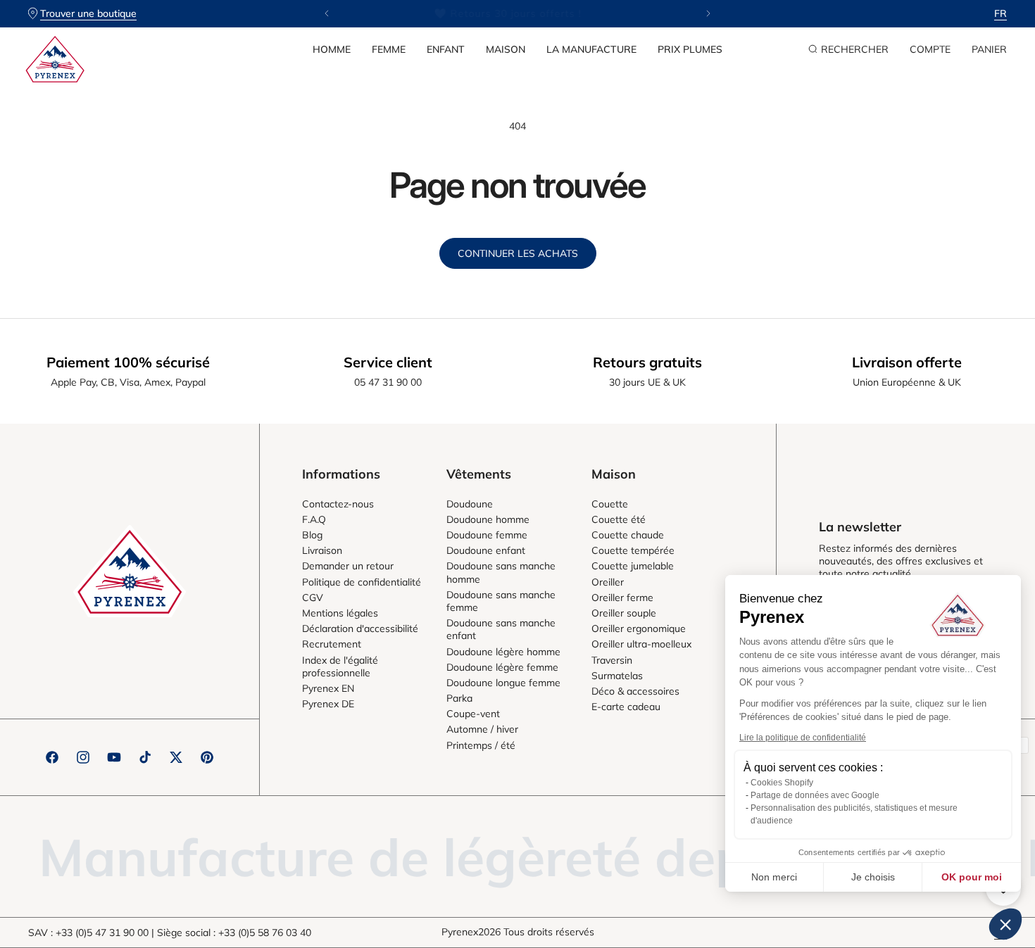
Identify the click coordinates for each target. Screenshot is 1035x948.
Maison (505, 49)
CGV (312, 597)
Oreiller (607, 582)
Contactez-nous (338, 504)
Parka (459, 698)
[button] (331, 49)
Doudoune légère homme (503, 651)
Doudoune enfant (485, 550)
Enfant (446, 49)
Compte (930, 49)
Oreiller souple (623, 613)
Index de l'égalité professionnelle (340, 666)
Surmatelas (617, 675)
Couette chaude (627, 535)
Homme (332, 49)
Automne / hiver (482, 729)
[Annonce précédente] (326, 13)
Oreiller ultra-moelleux (641, 644)
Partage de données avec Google (815, 795)
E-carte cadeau (625, 706)
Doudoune (469, 504)
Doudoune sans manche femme (501, 601)
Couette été (618, 519)
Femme (389, 49)
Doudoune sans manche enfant (501, 629)
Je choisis (873, 877)
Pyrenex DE (328, 703)
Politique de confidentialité (361, 582)
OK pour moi (971, 877)
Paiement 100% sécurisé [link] (128, 362)
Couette (609, 504)
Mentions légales (340, 613)
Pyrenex (459, 931)
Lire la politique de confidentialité (802, 737)
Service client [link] (388, 362)
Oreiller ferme (622, 597)
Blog (312, 535)
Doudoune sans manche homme (501, 572)
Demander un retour (348, 566)
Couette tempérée (633, 550)
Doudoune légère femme (502, 667)
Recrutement (331, 644)
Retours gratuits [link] (647, 362)
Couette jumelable (632, 566)
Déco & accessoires (635, 691)
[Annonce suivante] (708, 13)
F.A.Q (314, 519)
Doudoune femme (486, 535)
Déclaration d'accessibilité (360, 628)
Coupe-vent (473, 713)
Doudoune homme (487, 519)
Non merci (774, 877)
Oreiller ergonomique (638, 628)
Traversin (611, 660)
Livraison (322, 550)
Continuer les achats (518, 253)
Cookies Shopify (782, 783)
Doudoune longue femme (503, 682)
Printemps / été (480, 745)
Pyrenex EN (328, 688)
